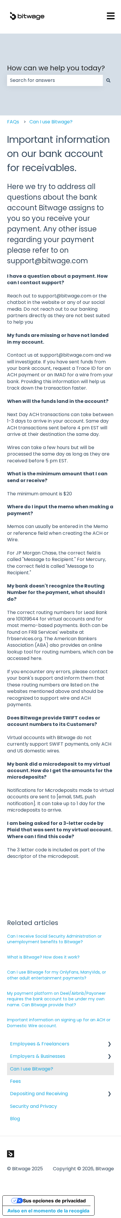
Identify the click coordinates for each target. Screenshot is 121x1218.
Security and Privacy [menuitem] (33, 1106)
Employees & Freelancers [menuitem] (39, 1043)
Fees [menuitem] (15, 1081)
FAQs (13, 121)
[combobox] (55, 80)
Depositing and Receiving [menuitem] (39, 1093)
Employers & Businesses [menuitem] (37, 1056)
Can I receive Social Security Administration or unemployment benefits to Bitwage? (54, 939)
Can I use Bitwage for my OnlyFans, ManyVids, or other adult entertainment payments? (56, 975)
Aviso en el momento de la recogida (48, 1211)
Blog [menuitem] (15, 1118)
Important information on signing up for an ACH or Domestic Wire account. (58, 1023)
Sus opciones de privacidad (54, 1201)
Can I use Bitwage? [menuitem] (31, 1068)
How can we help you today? (56, 68)
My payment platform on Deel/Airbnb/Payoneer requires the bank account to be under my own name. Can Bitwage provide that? (56, 999)
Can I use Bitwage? (51, 121)
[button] (109, 1044)
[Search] (108, 80)
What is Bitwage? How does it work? (43, 957)
